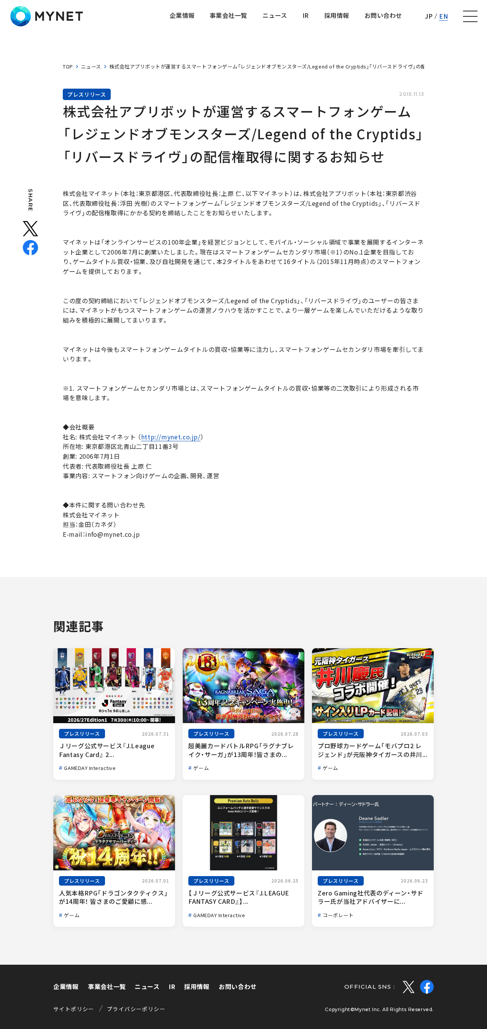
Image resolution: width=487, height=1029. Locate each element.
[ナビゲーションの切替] (470, 16)
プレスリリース (86, 94)
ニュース (91, 66)
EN (443, 16)
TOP (68, 66)
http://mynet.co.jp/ (171, 436)
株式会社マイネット (47, 16)
